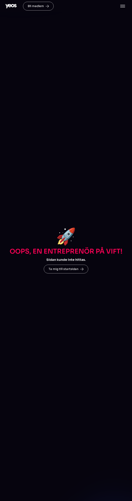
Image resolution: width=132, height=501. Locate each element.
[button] (123, 6)
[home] (11, 6)
